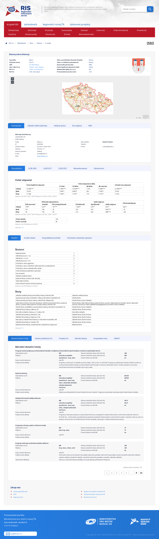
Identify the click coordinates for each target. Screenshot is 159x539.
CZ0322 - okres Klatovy (36, 67)
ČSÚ (22, 227)
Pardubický (142, 30)
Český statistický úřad (20, 491)
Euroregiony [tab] (77, 126)
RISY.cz (11, 43)
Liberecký (100, 30)
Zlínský (67, 34)
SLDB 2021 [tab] (63, 168)
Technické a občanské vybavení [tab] (79, 238)
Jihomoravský (31, 34)
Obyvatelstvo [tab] (16, 168)
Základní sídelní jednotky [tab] (37, 126)
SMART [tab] (117, 338)
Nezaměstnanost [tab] (80, 168)
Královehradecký (121, 30)
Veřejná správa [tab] (60, 126)
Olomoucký (50, 34)
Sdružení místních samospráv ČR (94, 494)
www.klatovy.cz (42, 156)
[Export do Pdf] (148, 43)
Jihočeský (32, 30)
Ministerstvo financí (90, 497)
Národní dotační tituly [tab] (19, 338)
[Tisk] (150, 43)
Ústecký (84, 30)
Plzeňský (49, 30)
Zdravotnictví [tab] (99, 168)
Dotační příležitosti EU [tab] (43, 338)
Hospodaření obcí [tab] (100, 338)
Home (6, 43)
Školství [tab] (14, 238)
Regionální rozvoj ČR (53, 24)
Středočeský (13, 30)
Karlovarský (67, 30)
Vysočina (12, 34)
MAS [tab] (90, 126)
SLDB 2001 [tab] (32, 168)
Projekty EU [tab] (63, 338)
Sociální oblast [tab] (29, 238)
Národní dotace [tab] (81, 338)
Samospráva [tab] (16, 126)
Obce (31, 43)
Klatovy (39, 43)
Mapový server (18, 497)
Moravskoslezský (86, 34)
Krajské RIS (12, 24)
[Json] (153, 43)
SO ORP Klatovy (34, 65)
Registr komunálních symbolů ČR (94, 491)
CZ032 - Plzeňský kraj (36, 69)
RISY (15, 494)
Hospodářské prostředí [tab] (51, 238)
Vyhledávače (30, 24)
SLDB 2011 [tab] (47, 168)
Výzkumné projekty (80, 24)
